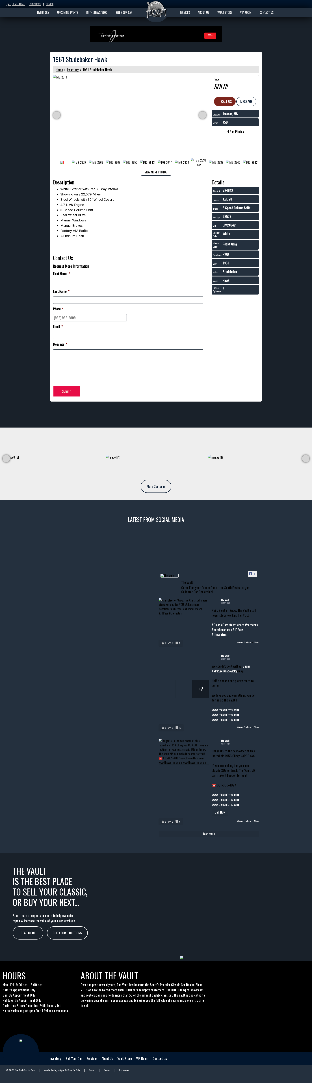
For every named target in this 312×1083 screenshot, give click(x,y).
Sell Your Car (74, 1058)
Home (59, 69)
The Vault (225, 600)
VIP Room (142, 1058)
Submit (67, 391)
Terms (107, 1070)
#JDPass (238, 629)
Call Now (220, 812)
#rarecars (251, 624)
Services (91, 1058)
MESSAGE (246, 101)
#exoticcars (236, 624)
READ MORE (28, 932)
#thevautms (219, 634)
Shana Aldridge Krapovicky (231, 668)
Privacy (92, 1070)
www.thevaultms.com (225, 709)
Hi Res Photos (235, 131)
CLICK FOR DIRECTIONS (67, 932)
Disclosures (124, 1070)
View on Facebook (244, 642)
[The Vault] (170, 576)
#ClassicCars (220, 624)
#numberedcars (222, 629)
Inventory (73, 69)
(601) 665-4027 (15, 4)
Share (256, 642)
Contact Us (160, 1058)
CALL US (226, 101)
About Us (107, 1058)
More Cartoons (156, 486)
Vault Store (124, 1058)
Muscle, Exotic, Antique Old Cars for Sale (62, 1070)
